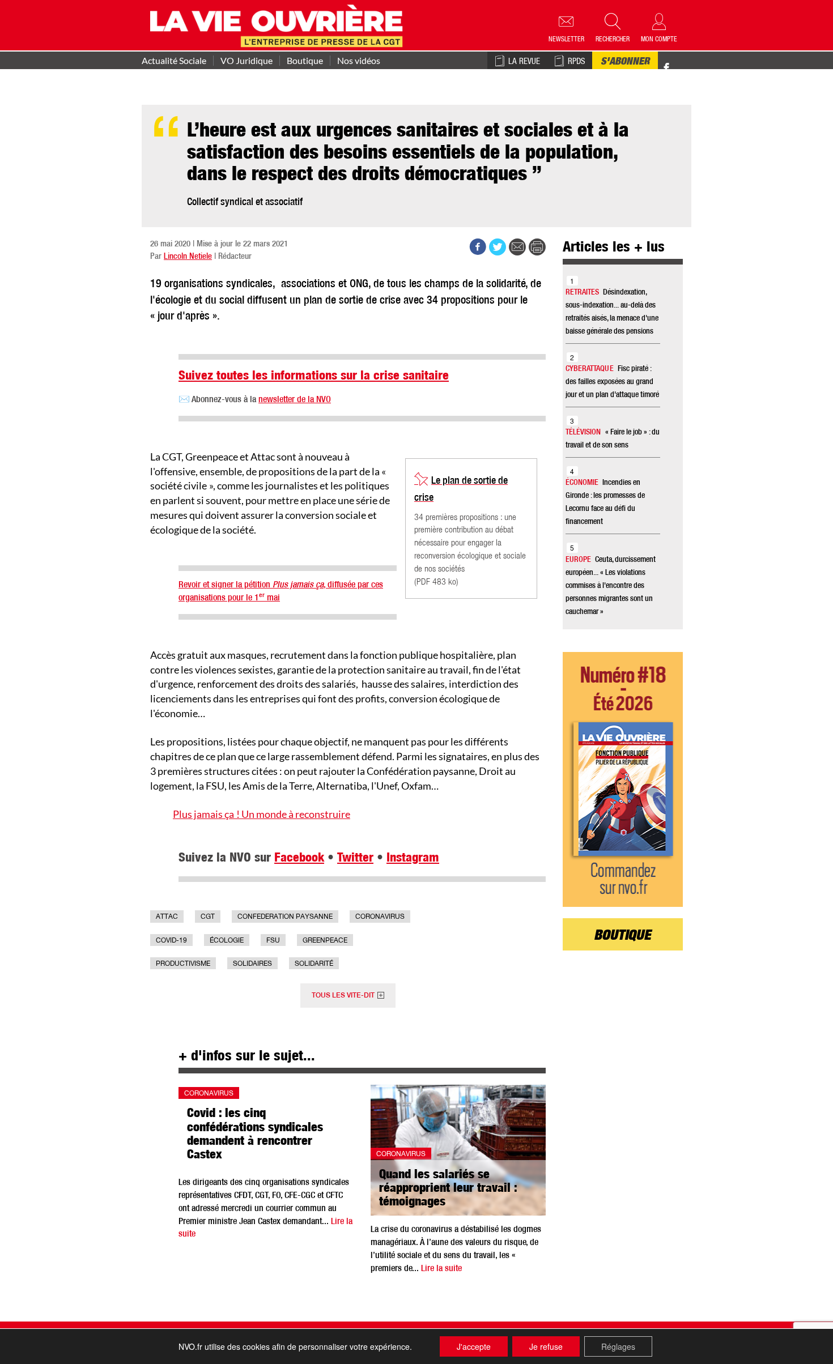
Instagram (412, 858)
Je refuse (546, 1346)
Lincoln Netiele (188, 257)
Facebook (299, 858)
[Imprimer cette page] (537, 246)
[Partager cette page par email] (517, 246)
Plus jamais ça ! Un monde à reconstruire (261, 814)
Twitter (355, 858)
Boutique (305, 61)
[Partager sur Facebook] (477, 246)
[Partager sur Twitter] (497, 246)
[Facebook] (666, 68)
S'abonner (625, 62)
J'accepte (474, 1346)
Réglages (618, 1346)
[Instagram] (686, 68)
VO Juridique (246, 61)
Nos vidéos (358, 61)
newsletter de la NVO (294, 400)
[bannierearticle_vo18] (623, 779)
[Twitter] (678, 62)
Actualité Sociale (174, 61)
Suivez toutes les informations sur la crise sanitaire (313, 376)
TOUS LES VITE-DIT (343, 995)
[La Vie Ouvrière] (279, 24)
